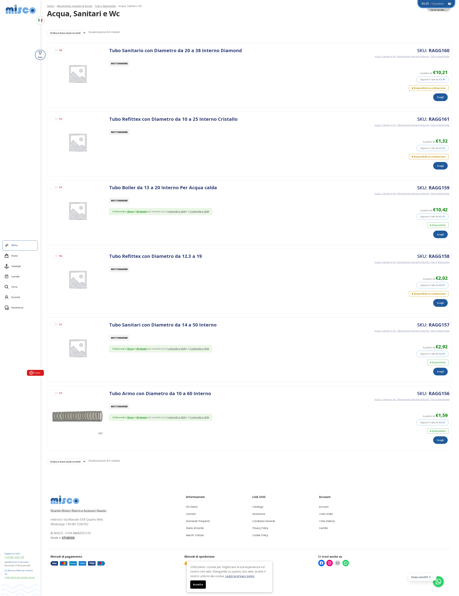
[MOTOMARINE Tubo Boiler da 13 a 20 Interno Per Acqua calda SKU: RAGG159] (77, 212)
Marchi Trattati (195, 535)
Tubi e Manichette (105, 6)
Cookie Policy (260, 535)
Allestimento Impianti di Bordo (74, 6)
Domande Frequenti (198, 521)
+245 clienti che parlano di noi (19, 577)
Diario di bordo (195, 528)
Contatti (191, 514)
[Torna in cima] (450, 574)
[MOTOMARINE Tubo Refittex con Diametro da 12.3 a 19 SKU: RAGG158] (77, 281)
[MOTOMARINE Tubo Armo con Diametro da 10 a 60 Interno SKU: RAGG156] (77, 418)
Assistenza (258, 514)
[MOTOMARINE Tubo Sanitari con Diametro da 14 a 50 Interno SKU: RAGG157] (77, 349)
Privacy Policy (260, 528)
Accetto (198, 584)
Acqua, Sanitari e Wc (385, 56)
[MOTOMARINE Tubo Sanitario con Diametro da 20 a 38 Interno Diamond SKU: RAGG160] (77, 75)
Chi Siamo (192, 506)
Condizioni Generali (263, 521)
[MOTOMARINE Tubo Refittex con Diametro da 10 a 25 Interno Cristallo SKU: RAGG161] (77, 144)
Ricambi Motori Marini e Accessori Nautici (78, 510)
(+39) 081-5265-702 (14, 557)
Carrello (323, 528)
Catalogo (257, 506)
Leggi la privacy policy (239, 576)
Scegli (440, 97)
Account (324, 506)
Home (50, 6)
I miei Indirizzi (327, 521)
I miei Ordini (326, 514)
